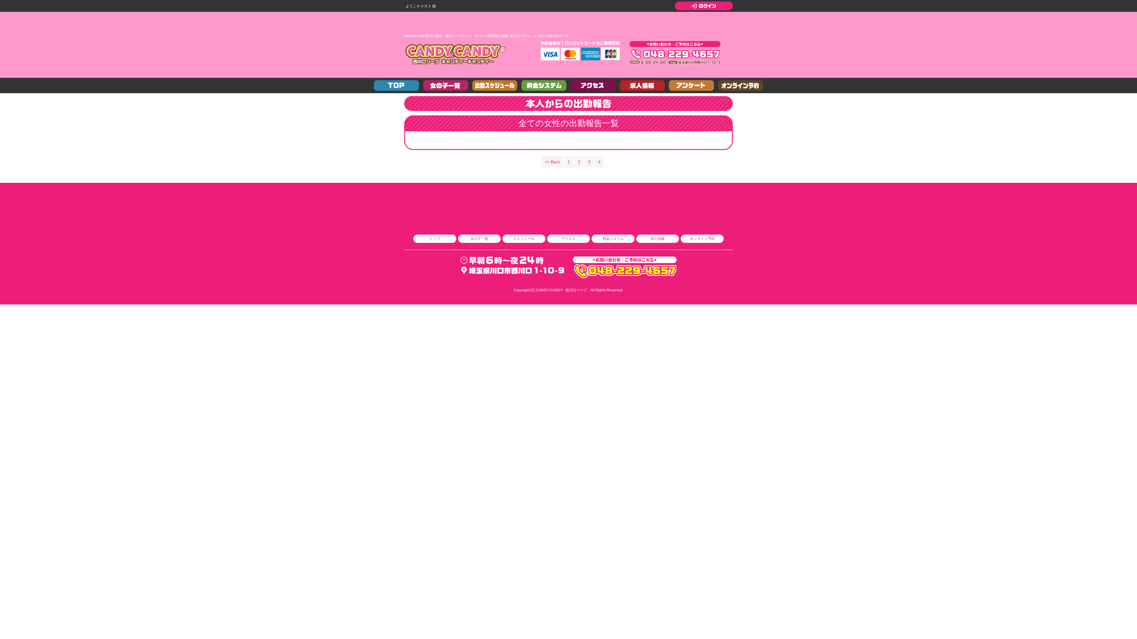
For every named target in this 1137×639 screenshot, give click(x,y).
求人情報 (658, 239)
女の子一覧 (479, 239)
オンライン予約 (702, 239)
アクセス (568, 239)
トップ (434, 239)
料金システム (613, 239)
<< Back (552, 161)
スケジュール (523, 239)
